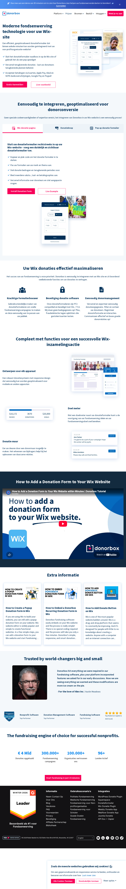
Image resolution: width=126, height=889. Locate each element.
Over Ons (50, 800)
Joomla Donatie (105, 816)
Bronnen (78, 13)
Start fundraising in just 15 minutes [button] (63, 777)
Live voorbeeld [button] (43, 84)
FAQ (48, 809)
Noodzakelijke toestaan (89, 881)
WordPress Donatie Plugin (110, 796)
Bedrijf (89, 13)
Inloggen (100, 13)
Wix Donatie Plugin (107, 806)
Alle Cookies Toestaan (62, 881)
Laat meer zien (89, 875)
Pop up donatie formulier (107, 127)
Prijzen (68, 13)
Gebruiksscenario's (80, 791)
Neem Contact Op (54, 796)
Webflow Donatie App (108, 812)
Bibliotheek (51, 825)
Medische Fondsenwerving (82, 800)
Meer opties (108, 880)
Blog (48, 803)
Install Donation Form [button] (21, 191)
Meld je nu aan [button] (115, 13)
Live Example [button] (52, 191)
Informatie (51, 791)
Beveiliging (51, 819)
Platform (58, 13)
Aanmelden (61, 6)
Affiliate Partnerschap (56, 822)
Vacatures (50, 806)
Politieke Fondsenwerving (82, 796)
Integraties (104, 791)
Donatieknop (67, 127)
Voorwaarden (52, 812)
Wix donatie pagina (26, 127)
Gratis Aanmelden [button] (14, 84)
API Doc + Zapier (106, 819)
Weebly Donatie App (107, 809)
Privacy (49, 816)
